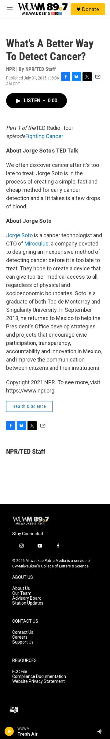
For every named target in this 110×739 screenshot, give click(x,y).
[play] (9, 731)
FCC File (19, 671)
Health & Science (29, 406)
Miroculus (36, 243)
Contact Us (22, 632)
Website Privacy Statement (38, 681)
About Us (21, 588)
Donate (90, 9)
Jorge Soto (19, 235)
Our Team (21, 593)
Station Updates (27, 603)
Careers (20, 637)
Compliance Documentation (39, 676)
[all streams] (102, 731)
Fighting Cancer (44, 136)
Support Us (23, 642)
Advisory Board (27, 598)
